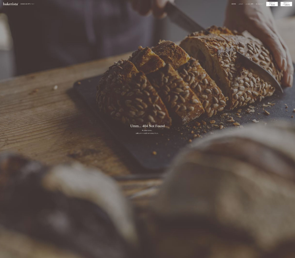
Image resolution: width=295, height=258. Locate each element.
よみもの (241, 4)
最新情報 (234, 4)
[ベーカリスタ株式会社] (10, 4)
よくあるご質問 (249, 4)
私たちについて (260, 4)
